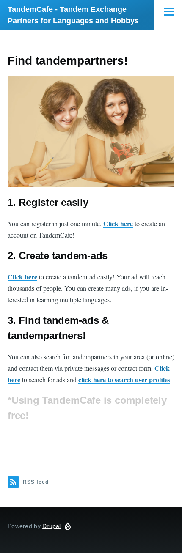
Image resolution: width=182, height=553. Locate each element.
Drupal (51, 526)
